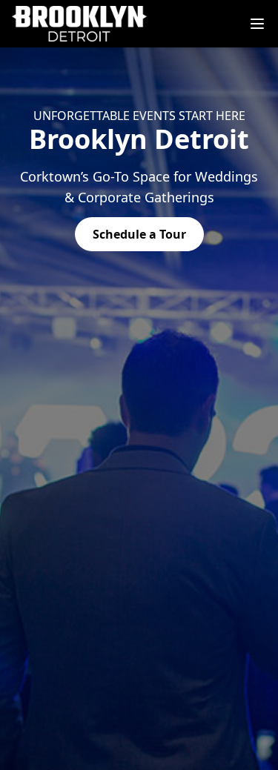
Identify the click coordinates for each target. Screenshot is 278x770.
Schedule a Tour (139, 234)
